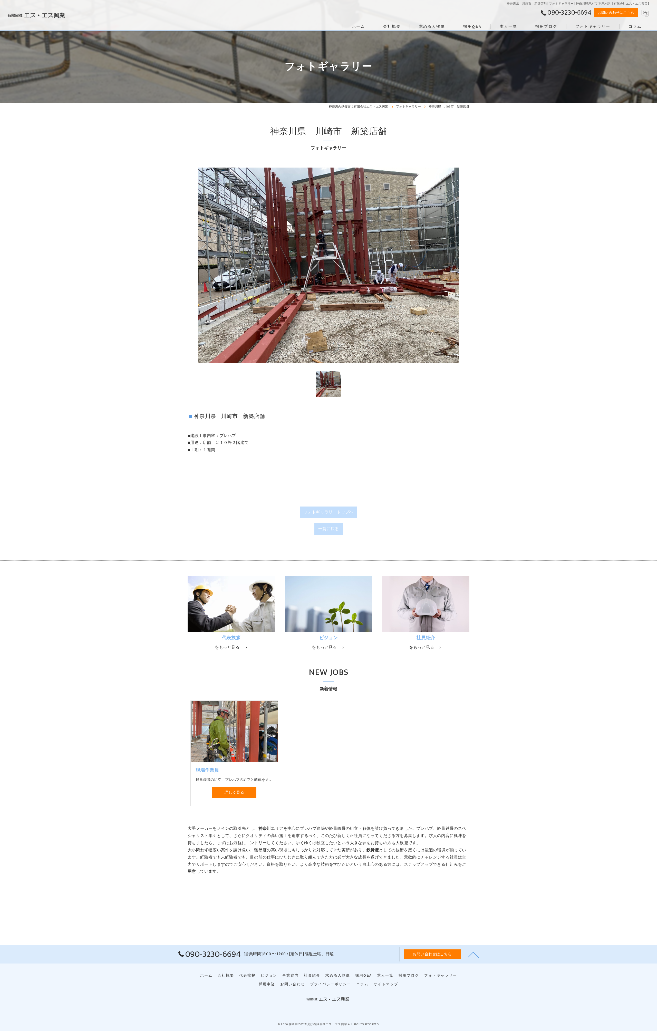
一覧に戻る (328, 529)
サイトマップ (386, 984)
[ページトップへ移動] (473, 954)
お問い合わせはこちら (616, 13)
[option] (328, 266)
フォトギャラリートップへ (328, 512)
